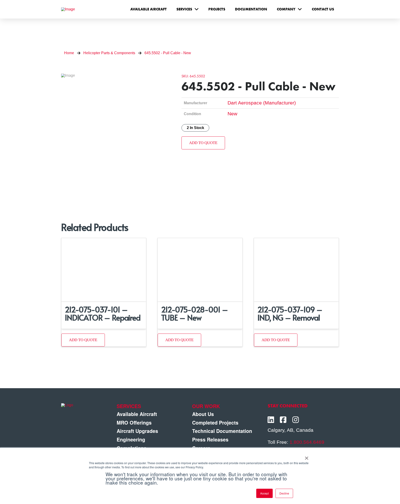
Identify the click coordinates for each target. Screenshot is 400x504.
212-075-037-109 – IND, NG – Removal (289, 313)
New (232, 114)
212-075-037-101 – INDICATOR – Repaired (103, 313)
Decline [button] (284, 493)
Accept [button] (264, 493)
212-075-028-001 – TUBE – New (194, 313)
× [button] (306, 456)
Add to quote (203, 143)
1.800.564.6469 (307, 442)
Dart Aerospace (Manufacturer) (262, 103)
